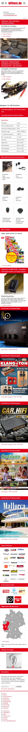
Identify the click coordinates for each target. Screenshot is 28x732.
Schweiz (6, 641)
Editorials (5, 708)
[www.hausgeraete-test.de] (14, 594)
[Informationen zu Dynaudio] (14, 554)
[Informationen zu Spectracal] (14, 575)
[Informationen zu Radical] (6, 575)
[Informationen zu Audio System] (13, 550)
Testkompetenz (7, 696)
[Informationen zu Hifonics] (22, 562)
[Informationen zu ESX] (6, 558)
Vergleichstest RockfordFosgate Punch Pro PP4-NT (20, 220)
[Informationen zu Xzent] (13, 579)
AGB (4, 714)
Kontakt (5, 719)
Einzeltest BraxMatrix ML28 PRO (6, 177)
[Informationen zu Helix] (14, 563)
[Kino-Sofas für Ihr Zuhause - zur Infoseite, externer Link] (14, 48)
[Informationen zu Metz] (20, 566)
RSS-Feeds (6, 705)
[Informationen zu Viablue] (6, 580)
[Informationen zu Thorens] (22, 575)
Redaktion (6, 698)
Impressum (6, 711)
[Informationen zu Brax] (6, 554)
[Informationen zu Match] (12, 566)
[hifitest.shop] (18, 602)
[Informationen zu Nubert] (14, 571)
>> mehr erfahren (6, 265)
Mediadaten (6, 712)
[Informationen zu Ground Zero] (6, 563)
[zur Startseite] (15, 3)
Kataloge (5, 703)
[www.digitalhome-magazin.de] (6, 594)
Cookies (5, 717)
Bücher (5, 695)
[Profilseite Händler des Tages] (14, 661)
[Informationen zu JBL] (6, 567)
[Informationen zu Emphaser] (22, 554)
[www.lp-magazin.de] (10, 602)
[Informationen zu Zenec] (21, 579)
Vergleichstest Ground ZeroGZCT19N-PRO (6, 219)
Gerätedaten (6, 700)
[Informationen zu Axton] (20, 550)
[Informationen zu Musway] (6, 571)
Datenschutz (6, 716)
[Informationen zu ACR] (6, 550)
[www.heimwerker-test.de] (22, 594)
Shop (4, 693)
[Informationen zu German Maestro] (20, 558)
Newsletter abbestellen (8, 689)
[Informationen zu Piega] (22, 571)
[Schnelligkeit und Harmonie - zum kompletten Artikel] (14, 91)
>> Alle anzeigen (6, 36)
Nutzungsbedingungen (9, 721)
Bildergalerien (7, 701)
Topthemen (6, 706)
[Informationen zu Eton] (12, 558)
